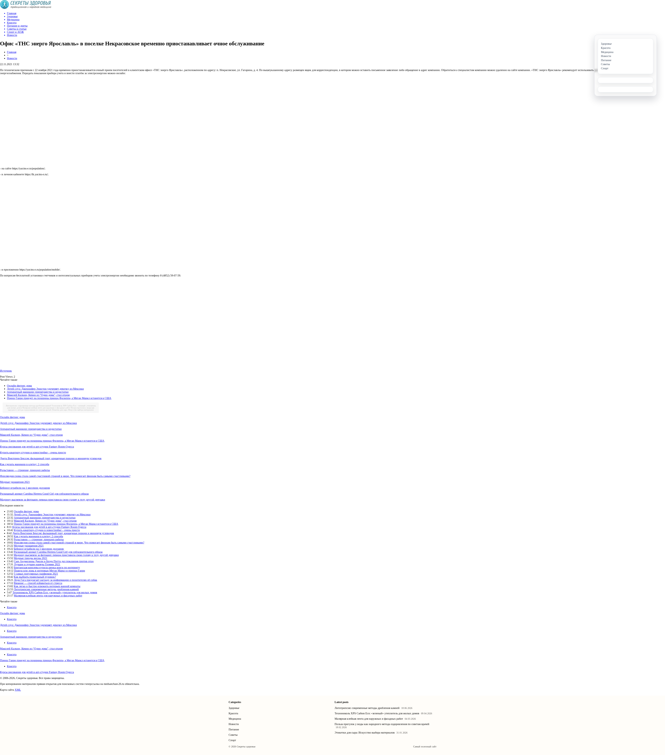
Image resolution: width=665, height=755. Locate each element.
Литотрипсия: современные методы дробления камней (28, 406)
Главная (11, 52)
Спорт (232, 740)
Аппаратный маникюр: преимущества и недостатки (38, 391)
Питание (234, 729)
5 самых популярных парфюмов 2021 (36, 573)
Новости (12, 58)
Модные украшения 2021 (15, 481)
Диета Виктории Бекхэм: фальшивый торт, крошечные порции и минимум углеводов (50, 458)
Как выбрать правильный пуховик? (35, 576)
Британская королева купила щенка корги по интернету (47, 567)
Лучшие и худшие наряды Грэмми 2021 (37, 564)
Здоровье (234, 708)
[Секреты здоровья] (25, 8)
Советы (233, 734)
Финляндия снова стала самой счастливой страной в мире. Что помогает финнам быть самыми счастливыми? (65, 476)
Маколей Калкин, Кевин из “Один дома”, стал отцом (38, 395)
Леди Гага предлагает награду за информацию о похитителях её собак (55, 580)
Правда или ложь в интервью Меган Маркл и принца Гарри (49, 570)
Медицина (235, 718)
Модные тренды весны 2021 (30, 558)
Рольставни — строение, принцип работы (25, 470)
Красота (11, 607)
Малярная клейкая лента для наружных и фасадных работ (46, 408)
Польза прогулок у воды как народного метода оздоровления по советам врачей (51, 409)
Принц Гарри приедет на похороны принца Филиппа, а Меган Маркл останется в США (59, 398)
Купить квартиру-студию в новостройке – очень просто (33, 452)
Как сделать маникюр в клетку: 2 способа (24, 464)
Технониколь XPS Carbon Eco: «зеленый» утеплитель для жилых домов (54, 592)
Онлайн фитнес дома (19, 385)
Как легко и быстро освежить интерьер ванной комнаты (47, 586)
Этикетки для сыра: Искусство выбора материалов (73, 410)
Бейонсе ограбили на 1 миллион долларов (25, 487)
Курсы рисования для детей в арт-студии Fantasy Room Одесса (37, 446)
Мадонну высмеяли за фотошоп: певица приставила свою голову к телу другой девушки (52, 499)
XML (18, 689)
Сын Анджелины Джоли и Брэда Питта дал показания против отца (54, 561)
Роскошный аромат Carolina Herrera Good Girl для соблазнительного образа (44, 493)
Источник (6, 370)
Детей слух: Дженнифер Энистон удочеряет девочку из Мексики (45, 388)
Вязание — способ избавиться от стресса (38, 583)
